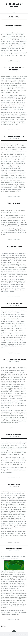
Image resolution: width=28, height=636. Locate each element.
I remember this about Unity (14, 25)
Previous (3, 626)
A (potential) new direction (14, 136)
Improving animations (14, 246)
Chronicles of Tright (14, 5)
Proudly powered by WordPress (7, 634)
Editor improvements (14, 549)
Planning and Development (14, 27)
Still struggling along (14, 303)
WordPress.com (23, 634)
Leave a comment (17, 60)
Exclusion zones (14, 484)
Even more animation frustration (14, 360)
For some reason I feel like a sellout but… (14, 68)
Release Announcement (14, 205)
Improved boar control (14, 434)
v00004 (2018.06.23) (14, 203)
